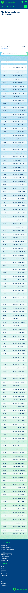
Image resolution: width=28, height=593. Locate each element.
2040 (4, 322)
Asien (2, 568)
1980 (4, 110)
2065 (4, 410)
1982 (4, 118)
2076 (4, 449)
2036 (4, 308)
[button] (9, 67)
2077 (4, 452)
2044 (4, 336)
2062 (4, 399)
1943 (4, 86)
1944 (4, 89)
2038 (4, 315)
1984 (4, 125)
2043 (4, 332)
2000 (4, 181)
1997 (4, 170)
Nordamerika (4, 573)
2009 (4, 213)
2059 (4, 389)
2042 (4, 329)
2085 (4, 480)
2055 (4, 375)
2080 (4, 463)
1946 (4, 96)
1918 (4, 79)
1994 (4, 160)
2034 (4, 301)
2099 (4, 530)
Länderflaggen (4, 558)
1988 (4, 139)
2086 (4, 484)
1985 (4, 128)
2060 (4, 392)
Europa (2, 572)
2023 (4, 262)
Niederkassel (4, 48)
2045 (4, 340)
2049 (4, 354)
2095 (4, 516)
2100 (4, 533)
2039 (4, 318)
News (2, 581)
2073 (4, 438)
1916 (4, 72)
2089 (4, 495)
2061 (4, 396)
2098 (4, 526)
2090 (4, 498)
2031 (4, 290)
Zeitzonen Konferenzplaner (7, 549)
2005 (4, 199)
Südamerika (4, 575)
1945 (4, 93)
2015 (4, 234)
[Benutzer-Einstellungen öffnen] (22, 2)
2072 (4, 435)
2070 (4, 428)
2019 (4, 248)
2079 (4, 459)
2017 (4, 241)
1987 (4, 135)
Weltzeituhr (4, 545)
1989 (4, 142)
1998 (4, 174)
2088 (4, 491)
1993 (4, 156)
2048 (4, 350)
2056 (4, 378)
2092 (4, 505)
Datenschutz (4, 583)
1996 (4, 167)
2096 (4, 519)
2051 (4, 361)
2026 (4, 273)
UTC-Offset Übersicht (6, 554)
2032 (4, 294)
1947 (4, 100)
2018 (4, 244)
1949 (4, 107)
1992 (4, 153)
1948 (4, 103)
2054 (4, 371)
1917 (4, 75)
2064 (4, 406)
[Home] (20, 589)
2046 (4, 343)
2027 (4, 276)
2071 (4, 431)
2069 (4, 424)
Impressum (3, 585)
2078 (4, 456)
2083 (4, 473)
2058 (4, 385)
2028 (4, 280)
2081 (4, 466)
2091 (4, 502)
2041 (4, 325)
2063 (4, 403)
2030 (4, 287)
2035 (4, 304)
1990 (4, 146)
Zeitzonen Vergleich (6, 547)
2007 (4, 206)
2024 (4, 266)
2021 (4, 255)
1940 (4, 82)
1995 (4, 163)
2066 (4, 414)
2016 (4, 237)
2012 (4, 223)
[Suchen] (25, 6)
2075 (4, 445)
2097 (4, 523)
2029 (4, 283)
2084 (4, 477)
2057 (4, 382)
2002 (4, 188)
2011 (4, 220)
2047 (4, 347)
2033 (4, 297)
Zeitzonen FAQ (4, 560)
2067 (4, 417)
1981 (4, 114)
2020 (4, 251)
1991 (4, 149)
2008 (4, 209)
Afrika (2, 566)
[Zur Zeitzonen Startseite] (8, 2)
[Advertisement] (14, 30)
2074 (4, 442)
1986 (4, 132)
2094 (4, 512)
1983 (4, 121)
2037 (4, 311)
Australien (3, 570)
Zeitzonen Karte (5, 556)
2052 (4, 364)
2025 (4, 269)
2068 (4, 421)
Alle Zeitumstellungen (6, 553)
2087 (4, 487)
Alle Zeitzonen (4, 551)
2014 (4, 230)
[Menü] (26, 2)
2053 (4, 368)
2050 (4, 357)
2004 (4, 195)
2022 (4, 258)
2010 (4, 216)
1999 (4, 177)
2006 (4, 202)
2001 (4, 184)
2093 (4, 509)
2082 (4, 470)
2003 (4, 192)
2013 (4, 227)
